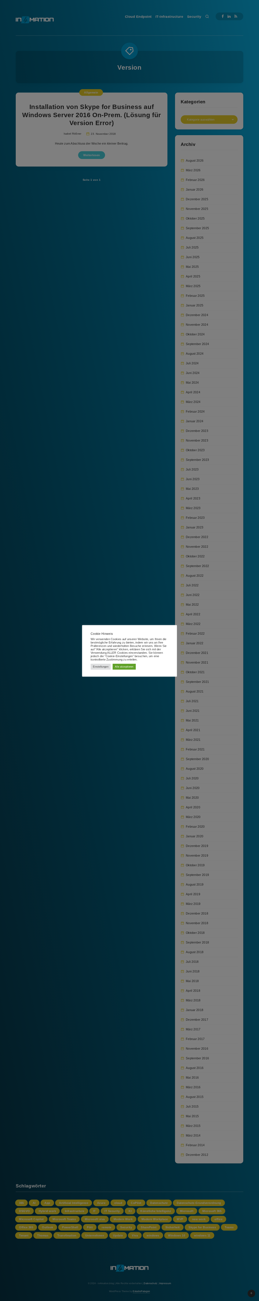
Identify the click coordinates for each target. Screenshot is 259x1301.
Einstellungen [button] (100, 666)
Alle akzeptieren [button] (124, 666)
